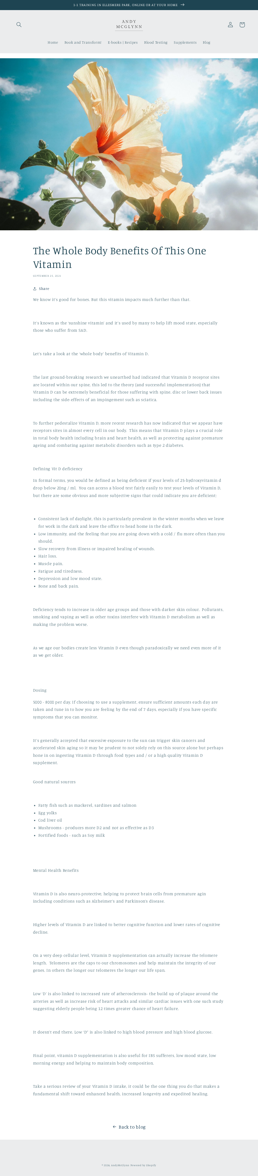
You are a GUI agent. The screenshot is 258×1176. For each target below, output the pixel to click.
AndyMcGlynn (120, 1165)
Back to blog (132, 1127)
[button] (19, 25)
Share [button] (44, 288)
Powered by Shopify (143, 1165)
